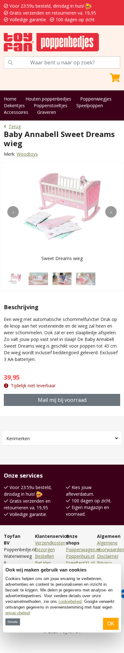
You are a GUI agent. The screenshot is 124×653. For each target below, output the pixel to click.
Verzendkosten (50, 543)
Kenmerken (18, 438)
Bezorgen (45, 549)
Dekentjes (14, 105)
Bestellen (44, 556)
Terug (15, 126)
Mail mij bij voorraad (62, 399)
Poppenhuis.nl (80, 556)
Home (10, 99)
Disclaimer (108, 556)
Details (12, 622)
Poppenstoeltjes (50, 105)
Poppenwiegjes (96, 99)
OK (110, 623)
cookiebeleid (70, 601)
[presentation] (13, 212)
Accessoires (16, 112)
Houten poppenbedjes (48, 99)
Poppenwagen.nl (83, 549)
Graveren (46, 112)
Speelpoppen (89, 105)
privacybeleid (17, 613)
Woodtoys (27, 154)
